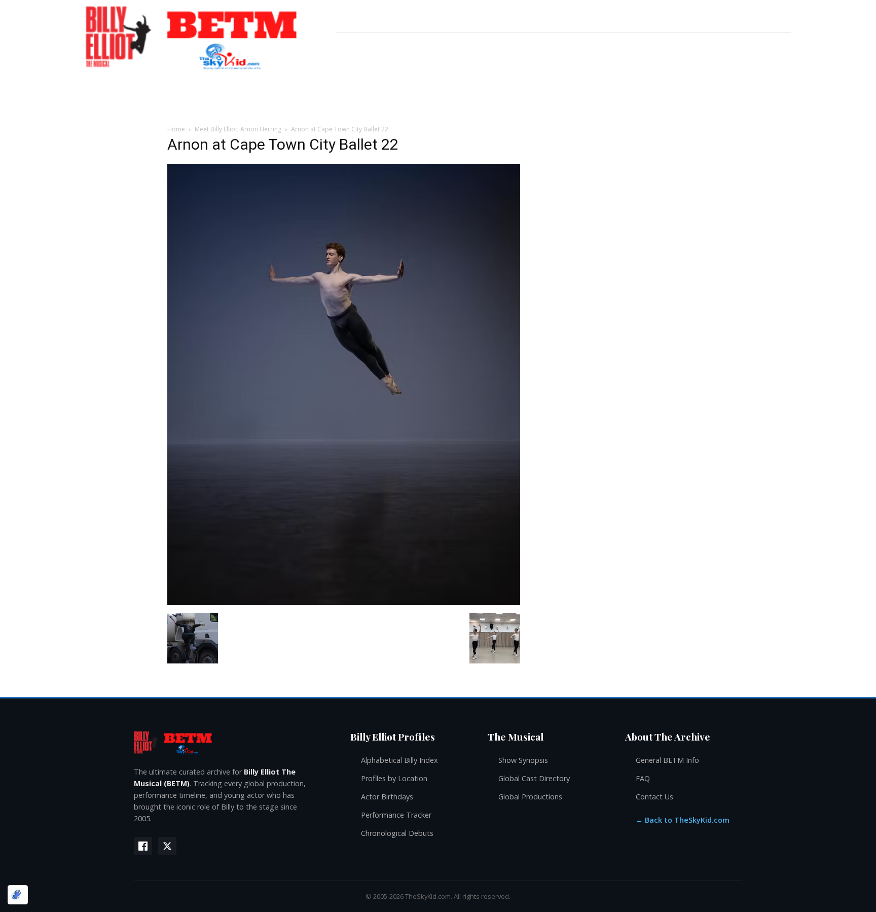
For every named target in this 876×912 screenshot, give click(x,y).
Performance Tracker (396, 815)
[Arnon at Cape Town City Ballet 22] (343, 602)
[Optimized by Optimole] (18, 894)
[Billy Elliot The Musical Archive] (232, 742)
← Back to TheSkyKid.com (682, 820)
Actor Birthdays (387, 796)
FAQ (643, 778)
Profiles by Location (394, 778)
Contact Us (654, 796)
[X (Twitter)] (167, 846)
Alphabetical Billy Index (399, 760)
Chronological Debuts (397, 833)
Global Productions (530, 796)
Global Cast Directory (534, 778)
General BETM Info (667, 760)
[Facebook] (143, 846)
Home (176, 129)
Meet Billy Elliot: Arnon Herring (238, 129)
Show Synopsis (523, 760)
